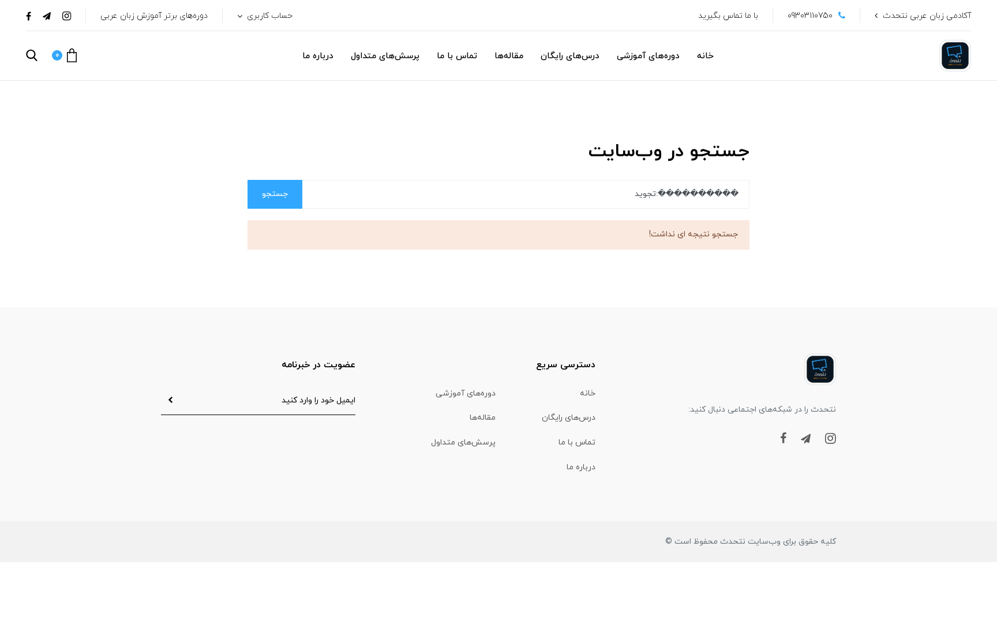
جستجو (275, 194)
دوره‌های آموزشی (648, 56)
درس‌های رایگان (570, 56)
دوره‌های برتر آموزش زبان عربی (154, 15)
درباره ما (317, 56)
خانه (705, 56)
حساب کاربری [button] (269, 15)
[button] (64, 55)
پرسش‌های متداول (385, 56)
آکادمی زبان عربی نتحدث (927, 15)
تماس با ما (457, 56)
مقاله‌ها (508, 56)
